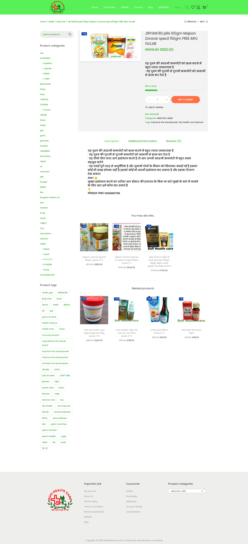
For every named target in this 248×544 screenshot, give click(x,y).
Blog (86, 522)
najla (57, 393)
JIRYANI (45, 369)
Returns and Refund (94, 511)
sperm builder (49, 436)
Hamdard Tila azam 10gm (192, 331)
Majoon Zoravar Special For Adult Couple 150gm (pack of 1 (126, 260)
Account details (134, 506)
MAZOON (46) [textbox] (186, 491)
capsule (47, 68)
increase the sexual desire (55, 363)
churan (47, 109)
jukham (46, 381)
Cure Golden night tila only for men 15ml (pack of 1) (127, 333)
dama (45, 304)
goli (41, 130)
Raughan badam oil (50, 197)
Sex (62, 399)
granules (44, 140)
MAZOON (61, 21)
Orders (129, 491)
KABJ (57, 381)
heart (62, 329)
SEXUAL (45, 411)
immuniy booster (50, 335)
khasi (61, 387)
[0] (193, 7)
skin (44, 424)
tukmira (44, 238)
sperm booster (49, 430)
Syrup (46, 269)
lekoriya (46, 393)
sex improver (196, 122)
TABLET (43, 223)
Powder (43, 182)
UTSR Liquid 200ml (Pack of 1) (159, 331)
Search (70, 34)
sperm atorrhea (59, 424)
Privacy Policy (91, 501)
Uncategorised (47, 274)
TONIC (46, 78)
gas (51, 310)
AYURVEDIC (45, 58)
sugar (63, 436)
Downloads (131, 496)
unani (63, 442)
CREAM (43, 114)
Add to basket (185, 99)
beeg (42, 89)
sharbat (44, 207)
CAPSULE (44, 99)
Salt (42, 202)
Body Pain (47, 298)
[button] (154, 107)
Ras (41, 192)
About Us (88, 496)
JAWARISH (45, 151)
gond (42, 135)
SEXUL (45, 418)
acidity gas (47, 292)
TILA (42, 228)
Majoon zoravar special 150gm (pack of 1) (94, 258)
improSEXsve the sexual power (54, 343)
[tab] (112, 141)
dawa (42, 120)
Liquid (43, 161)
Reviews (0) (173, 141)
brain (59, 298)
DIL (43, 310)
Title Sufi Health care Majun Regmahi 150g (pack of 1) (94, 333)
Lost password (133, 511)
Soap (42, 212)
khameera (45, 156)
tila (53, 442)
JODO (57, 369)
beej (42, 94)
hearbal (44, 145)
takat (44, 442)
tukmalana (45, 233)
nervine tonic (48, 399)
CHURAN (44, 104)
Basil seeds (45, 84)
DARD (55, 304)
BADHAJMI (63, 292)
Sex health (184, 122)
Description (112, 141)
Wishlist (88, 516)
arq (41, 53)
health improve (49, 323)
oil (41, 166)
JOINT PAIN (64, 375)
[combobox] (187, 491)
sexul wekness (60, 418)
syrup (42, 218)
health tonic (48, 329)
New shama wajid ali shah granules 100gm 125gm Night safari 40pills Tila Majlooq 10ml (159, 261)
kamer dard (48, 387)
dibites (66, 304)
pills (42, 176)
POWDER (47, 264)
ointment (45, 171)
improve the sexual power (55, 357)
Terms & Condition (93, 506)
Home (43, 21)
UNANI (51, 21)
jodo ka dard (48, 375)
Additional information (142, 141)
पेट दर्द (45, 448)
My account (90, 491)
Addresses (131, 501)
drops (43, 125)
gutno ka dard (49, 316)
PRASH (46, 73)
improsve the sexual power (164, 122)
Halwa (46, 249)
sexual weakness (62, 411)
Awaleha (47, 63)
